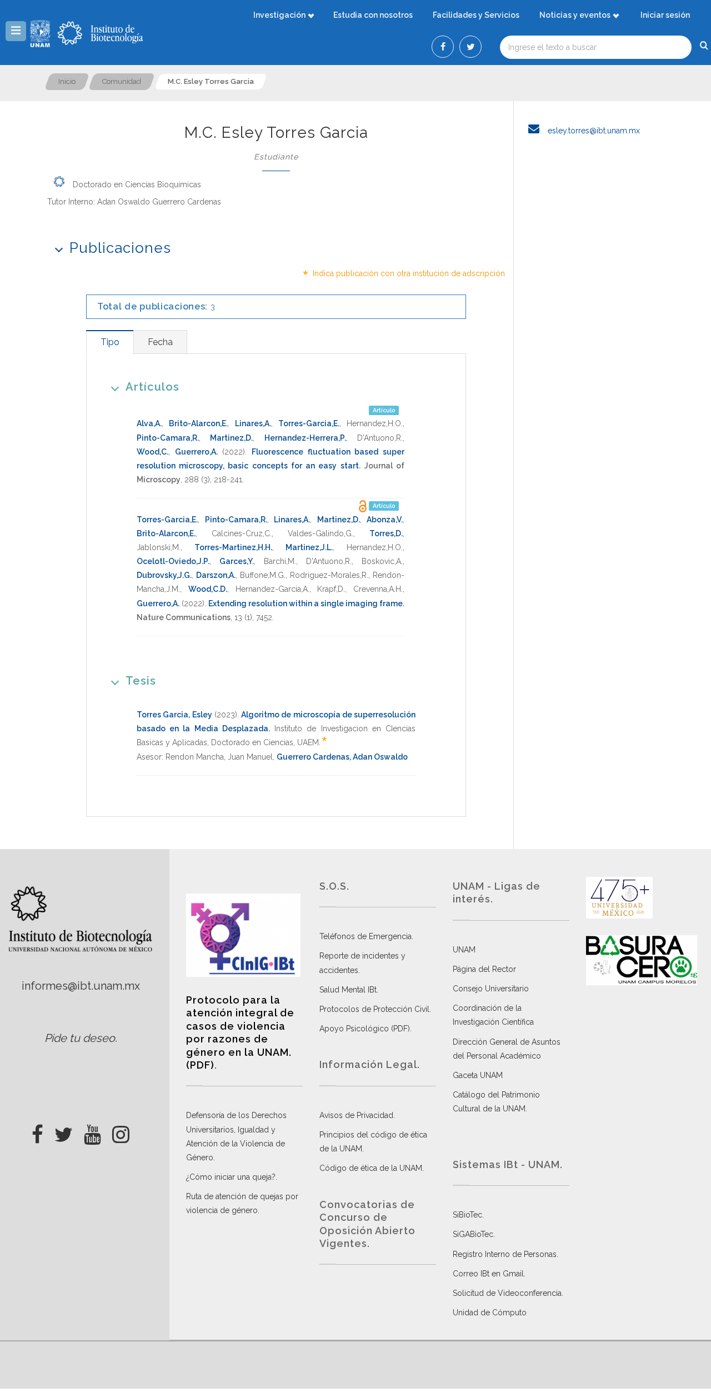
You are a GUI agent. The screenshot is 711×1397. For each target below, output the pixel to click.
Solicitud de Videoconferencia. (508, 1293)
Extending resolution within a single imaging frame (305, 603)
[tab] (109, 342)
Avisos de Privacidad (356, 1115)
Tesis (141, 680)
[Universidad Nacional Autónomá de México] (41, 33)
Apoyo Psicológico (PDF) (364, 1028)
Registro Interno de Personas (505, 1254)
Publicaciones (120, 248)
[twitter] (63, 1131)
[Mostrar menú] (16, 31)
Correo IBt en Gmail (488, 1273)
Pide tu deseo (79, 1038)
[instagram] (120, 1131)
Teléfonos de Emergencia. (366, 936)
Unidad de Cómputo (490, 1312)
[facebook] (37, 1131)
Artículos (152, 386)
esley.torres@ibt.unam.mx (592, 130)
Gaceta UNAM (478, 1075)
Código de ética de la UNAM (370, 1168)
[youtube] (92, 1131)
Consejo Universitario (491, 988)
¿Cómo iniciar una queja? (231, 1177)
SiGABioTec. (474, 1234)
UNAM (464, 949)
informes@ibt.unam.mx (81, 985)
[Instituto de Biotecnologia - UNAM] (100, 33)
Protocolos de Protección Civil (374, 1009)
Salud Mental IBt (348, 989)
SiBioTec (467, 1214)
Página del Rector (484, 969)
